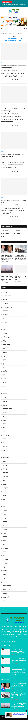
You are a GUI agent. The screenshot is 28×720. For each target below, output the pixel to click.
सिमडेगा (5, 578)
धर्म (3, 443)
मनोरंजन (5, 492)
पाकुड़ (4, 462)
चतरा (4, 390)
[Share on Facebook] (12, 79)
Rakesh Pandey (6, 70)
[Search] (26, 28)
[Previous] (12, 2)
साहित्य (4, 567)
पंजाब (4, 450)
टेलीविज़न (5, 420)
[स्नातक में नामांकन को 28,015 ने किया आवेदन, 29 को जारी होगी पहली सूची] (14, 94)
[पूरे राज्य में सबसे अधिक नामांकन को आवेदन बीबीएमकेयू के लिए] (14, 186)
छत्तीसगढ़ (5, 397)
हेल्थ (4, 601)
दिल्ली (4, 424)
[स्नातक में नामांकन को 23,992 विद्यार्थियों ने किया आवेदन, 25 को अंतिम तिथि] (14, 140)
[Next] (14, 2)
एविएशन (5, 333)
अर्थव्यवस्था (5, 315)
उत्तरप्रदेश (5, 322)
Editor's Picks (7, 296)
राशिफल (5, 522)
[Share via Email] (17, 79)
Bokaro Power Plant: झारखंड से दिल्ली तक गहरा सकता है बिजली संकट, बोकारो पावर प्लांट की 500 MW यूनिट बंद (7, 278)
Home (2, 33)
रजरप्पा (4, 503)
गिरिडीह (5, 371)
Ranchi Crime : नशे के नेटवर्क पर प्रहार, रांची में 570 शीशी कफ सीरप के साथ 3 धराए (20, 277)
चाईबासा (5, 394)
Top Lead (5, 303)
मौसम (4, 499)
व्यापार (4, 552)
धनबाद (4, 439)
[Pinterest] (10, 641)
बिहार (4, 480)
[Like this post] (10, 79)
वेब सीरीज (5, 548)
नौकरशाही (5, 446)
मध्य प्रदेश (5, 488)
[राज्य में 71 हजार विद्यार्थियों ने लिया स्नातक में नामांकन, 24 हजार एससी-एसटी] (14, 51)
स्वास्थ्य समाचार (7, 586)
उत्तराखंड (5, 326)
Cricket (5, 292)
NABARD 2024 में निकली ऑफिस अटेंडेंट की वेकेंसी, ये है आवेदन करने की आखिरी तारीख (18, 660)
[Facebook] (2, 641)
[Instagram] (7, 641)
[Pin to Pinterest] (15, 79)
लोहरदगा (5, 537)
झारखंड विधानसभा (7, 409)
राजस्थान (5, 514)
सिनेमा (4, 574)
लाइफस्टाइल (6, 529)
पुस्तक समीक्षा (6, 465)
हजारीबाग (5, 593)
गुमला (4, 375)
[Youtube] (12, 641)
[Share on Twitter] (14, 79)
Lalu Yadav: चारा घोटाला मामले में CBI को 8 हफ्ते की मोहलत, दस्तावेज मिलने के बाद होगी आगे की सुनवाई (7, 258)
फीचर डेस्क (6, 469)
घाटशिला (5, 386)
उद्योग (4, 330)
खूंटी (4, 364)
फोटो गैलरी (5, 473)
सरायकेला (5, 559)
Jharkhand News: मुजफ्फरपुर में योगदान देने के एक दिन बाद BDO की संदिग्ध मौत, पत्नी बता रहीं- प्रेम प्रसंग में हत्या (20, 258)
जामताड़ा (5, 405)
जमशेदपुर (5, 401)
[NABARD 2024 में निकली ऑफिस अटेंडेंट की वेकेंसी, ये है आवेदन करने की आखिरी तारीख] (5, 661)
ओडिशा (4, 341)
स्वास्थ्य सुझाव (6, 590)
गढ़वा (4, 367)
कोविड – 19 (6, 352)
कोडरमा (5, 348)
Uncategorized (7, 307)
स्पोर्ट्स (4, 582)
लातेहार (4, 533)
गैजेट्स (4, 379)
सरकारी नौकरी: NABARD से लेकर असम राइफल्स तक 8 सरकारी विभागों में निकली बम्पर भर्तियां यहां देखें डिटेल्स (18, 651)
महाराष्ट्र (5, 495)
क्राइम (4, 356)
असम (4, 318)
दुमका (4, 428)
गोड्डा (4, 382)
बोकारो (4, 484)
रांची (4, 507)
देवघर (4, 431)
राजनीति (5, 510)
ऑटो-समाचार (6, 337)
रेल (3, 526)
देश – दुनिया (6, 435)
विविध (4, 541)
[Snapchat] (15, 641)
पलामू (4, 454)
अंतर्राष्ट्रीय (5, 311)
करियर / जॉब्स (6, 345)
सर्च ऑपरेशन (6, 563)
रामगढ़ (4, 518)
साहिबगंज (5, 571)
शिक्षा (4, 556)
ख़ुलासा (4, 360)
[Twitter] (5, 641)
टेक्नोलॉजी (5, 416)
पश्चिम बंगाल (6, 458)
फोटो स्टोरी (5, 477)
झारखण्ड (5, 413)
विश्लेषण (5, 544)
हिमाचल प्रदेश (6, 597)
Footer (5, 300)
